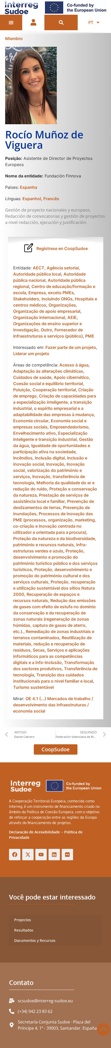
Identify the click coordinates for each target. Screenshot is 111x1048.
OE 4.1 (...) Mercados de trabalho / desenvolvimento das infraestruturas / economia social (53, 705)
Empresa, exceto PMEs (51, 292)
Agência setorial (63, 267)
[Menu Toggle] (11, 22)
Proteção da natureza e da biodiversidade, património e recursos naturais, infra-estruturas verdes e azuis (54, 544)
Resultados (23, 930)
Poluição (21, 389)
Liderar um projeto (31, 353)
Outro (46, 329)
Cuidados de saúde (32, 377)
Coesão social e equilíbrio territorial (48, 383)
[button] (61, 22)
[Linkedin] (54, 854)
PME (89, 336)
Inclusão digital (50, 457)
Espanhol (31, 198)
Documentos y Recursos (35, 940)
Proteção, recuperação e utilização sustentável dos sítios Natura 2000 (54, 588)
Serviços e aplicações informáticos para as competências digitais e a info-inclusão (51, 656)
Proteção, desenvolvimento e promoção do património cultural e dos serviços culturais (52, 575)
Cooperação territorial (54, 389)
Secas (39, 650)
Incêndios (23, 457)
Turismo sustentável (33, 687)
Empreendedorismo (69, 426)
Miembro (14, 38)
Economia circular (31, 420)
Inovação (55, 464)
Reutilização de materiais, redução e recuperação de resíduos (52, 644)
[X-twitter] (28, 854)
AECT (38, 267)
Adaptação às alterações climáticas (48, 371)
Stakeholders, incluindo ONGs (43, 298)
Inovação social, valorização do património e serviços (49, 470)
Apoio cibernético (71, 377)
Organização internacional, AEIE (45, 317)
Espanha (28, 187)
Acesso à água (74, 364)
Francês (51, 198)
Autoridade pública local (37, 274)
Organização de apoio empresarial (46, 311)
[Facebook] (14, 854)
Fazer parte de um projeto (70, 347)
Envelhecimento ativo (34, 433)
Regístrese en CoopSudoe (62, 248)
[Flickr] (67, 854)
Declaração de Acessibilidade (34, 832)
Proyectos (22, 919)
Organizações (62, 305)
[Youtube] (41, 854)
